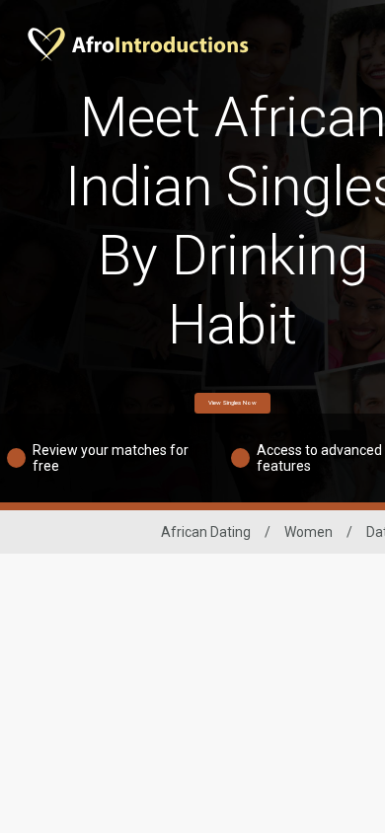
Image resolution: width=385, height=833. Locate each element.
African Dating (206, 532)
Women (308, 532)
